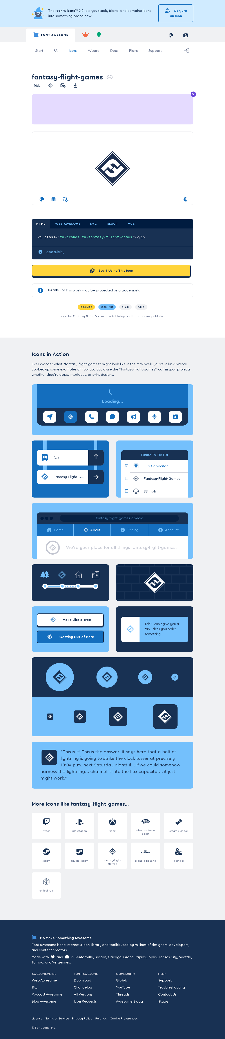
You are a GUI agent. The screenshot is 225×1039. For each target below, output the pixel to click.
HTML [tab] (40, 223)
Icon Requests (85, 1001)
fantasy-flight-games (67, 77)
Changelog (83, 987)
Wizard (94, 50)
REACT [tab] (112, 223)
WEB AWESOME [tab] (67, 223)
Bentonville (83, 957)
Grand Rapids (134, 957)
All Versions (83, 994)
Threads (122, 994)
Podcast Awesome (47, 994)
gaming (107, 307)
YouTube (123, 987)
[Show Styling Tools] (41, 199)
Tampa (37, 962)
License (37, 1018)
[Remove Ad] (193, 94)
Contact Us (167, 994)
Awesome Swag (129, 1001)
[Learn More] (38, 13)
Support (155, 50)
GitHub (121, 980)
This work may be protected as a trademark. (103, 290)
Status (163, 1001)
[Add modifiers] (65, 199)
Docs (114, 50)
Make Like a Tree (76, 620)
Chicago (115, 957)
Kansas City (167, 957)
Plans (133, 50)
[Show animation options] (53, 199)
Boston (100, 957)
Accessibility (55, 251)
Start (39, 50)
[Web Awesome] (85, 35)
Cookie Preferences (124, 1018)
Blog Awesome (44, 1001)
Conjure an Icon (178, 13)
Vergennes (61, 962)
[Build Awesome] (99, 35)
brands (86, 307)
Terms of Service (57, 1018)
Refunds (101, 1018)
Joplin (152, 957)
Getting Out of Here (76, 637)
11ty (35, 987)
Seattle (185, 957)
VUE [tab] (131, 223)
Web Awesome (44, 980)
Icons (73, 50)
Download (82, 980)
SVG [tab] (93, 223)
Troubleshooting (171, 987)
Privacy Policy (82, 1018)
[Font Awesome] (50, 35)
